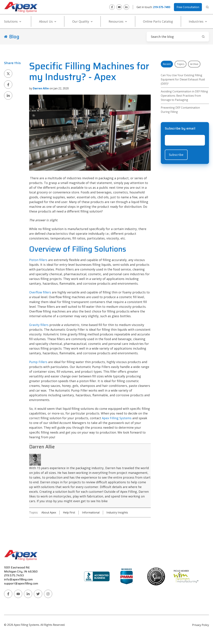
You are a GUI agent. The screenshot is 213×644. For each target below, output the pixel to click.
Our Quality (80, 21)
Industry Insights (117, 512)
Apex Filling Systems (117, 418)
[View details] (112, 7)
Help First (69, 512)
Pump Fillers (38, 362)
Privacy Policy (200, 625)
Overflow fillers (40, 292)
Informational (91, 512)
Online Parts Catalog (158, 21)
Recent (167, 64)
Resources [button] (116, 21)
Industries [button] (196, 21)
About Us (46, 21)
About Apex (48, 512)
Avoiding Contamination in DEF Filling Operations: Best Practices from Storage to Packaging (184, 96)
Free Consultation (188, 7)
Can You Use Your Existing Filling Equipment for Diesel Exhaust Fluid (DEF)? (183, 79)
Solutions (11, 21)
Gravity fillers (38, 325)
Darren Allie (42, 446)
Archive (194, 64)
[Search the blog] (203, 36)
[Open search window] (207, 7)
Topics (180, 64)
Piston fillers (38, 260)
